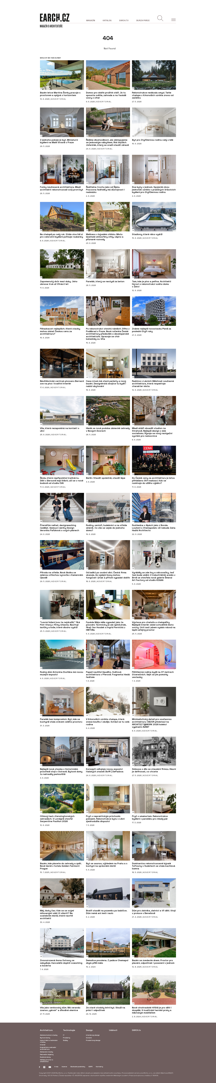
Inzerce (64, 1066)
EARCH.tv (123, 20)
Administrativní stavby (48, 1035)
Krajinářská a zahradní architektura (48, 1048)
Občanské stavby (46, 1052)
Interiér (43, 1045)
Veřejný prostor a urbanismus (46, 1060)
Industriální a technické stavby (48, 1041)
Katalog (107, 20)
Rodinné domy (45, 1057)
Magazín (90, 20)
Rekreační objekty (47, 1054)
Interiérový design (93, 1035)
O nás (56, 1066)
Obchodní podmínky (77, 1066)
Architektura (46, 1030)
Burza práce (143, 20)
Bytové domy (45, 1038)
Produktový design (93, 1040)
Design (89, 1030)
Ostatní (89, 1038)
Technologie (69, 1030)
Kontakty (99, 1066)
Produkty (66, 1038)
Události (113, 1030)
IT (63, 1035)
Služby (65, 1040)
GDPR (90, 1066)
